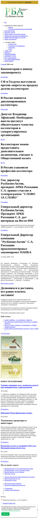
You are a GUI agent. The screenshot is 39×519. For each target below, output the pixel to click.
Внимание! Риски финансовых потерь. (16, 413)
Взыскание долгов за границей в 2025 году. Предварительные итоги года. (18, 447)
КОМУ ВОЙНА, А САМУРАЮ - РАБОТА (18, 320)
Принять (5, 514)
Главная (3, 64)
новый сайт (28, 2)
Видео (3, 139)
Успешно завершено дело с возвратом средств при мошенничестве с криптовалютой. (19, 386)
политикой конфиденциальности (10, 510)
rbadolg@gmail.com (9, 503)
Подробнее (4, 77)
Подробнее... (5, 409)
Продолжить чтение (7, 283)
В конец (7, 333)
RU (6, 22)
